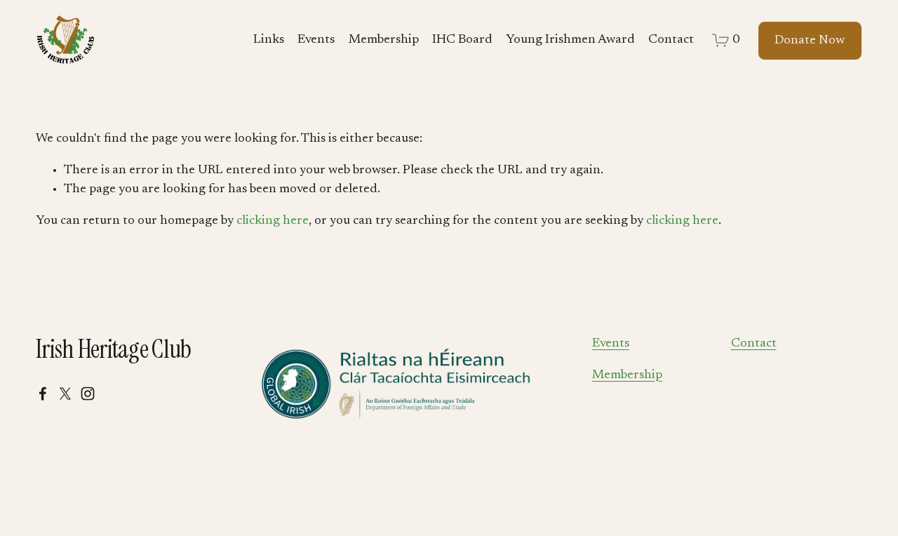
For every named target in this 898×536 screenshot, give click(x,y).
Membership (384, 40)
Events (316, 40)
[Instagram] (88, 394)
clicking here (272, 221)
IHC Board (462, 40)
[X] (65, 394)
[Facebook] (43, 394)
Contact (671, 40)
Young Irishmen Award (570, 40)
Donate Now (810, 40)
